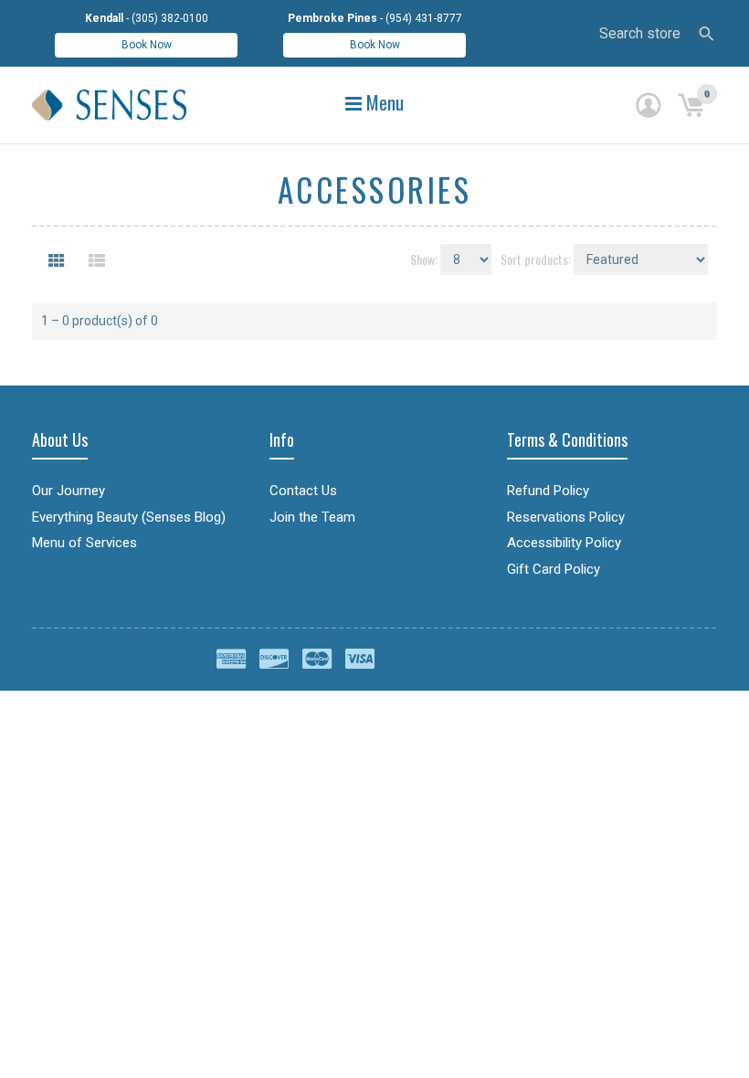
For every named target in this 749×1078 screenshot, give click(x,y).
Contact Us (303, 490)
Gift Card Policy (553, 569)
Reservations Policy (566, 517)
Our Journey (68, 490)
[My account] (648, 105)
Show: (424, 259)
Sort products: (536, 259)
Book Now (146, 44)
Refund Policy (548, 490)
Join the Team (312, 517)
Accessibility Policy (564, 542)
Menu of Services (84, 542)
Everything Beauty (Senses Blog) (129, 517)
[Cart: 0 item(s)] (690, 105)
